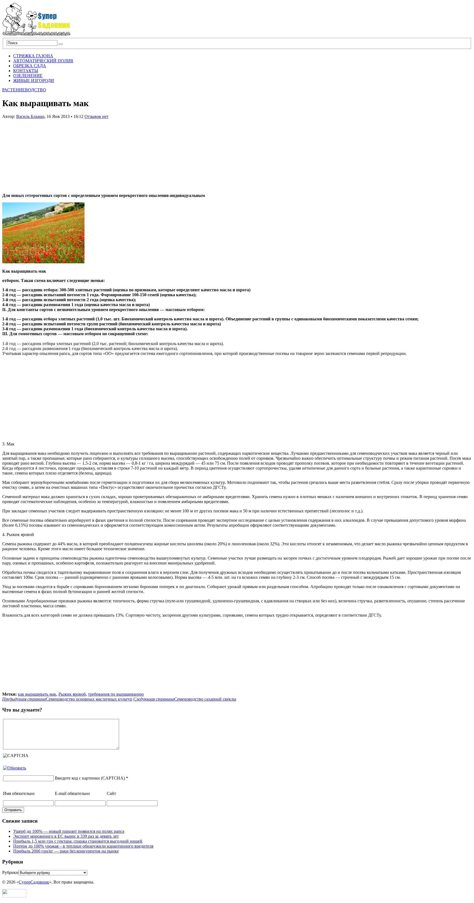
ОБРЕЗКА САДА (29, 65)
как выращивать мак (37, 694)
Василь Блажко (30, 116)
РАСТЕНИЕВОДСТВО (24, 90)
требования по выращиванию (116, 694)
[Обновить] (14, 768)
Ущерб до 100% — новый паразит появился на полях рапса (68, 831)
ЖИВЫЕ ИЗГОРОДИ (33, 80)
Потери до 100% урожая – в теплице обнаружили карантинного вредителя (83, 846)
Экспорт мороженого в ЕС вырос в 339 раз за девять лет (66, 836)
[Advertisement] (43, 153)
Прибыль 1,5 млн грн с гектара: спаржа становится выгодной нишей (77, 841)
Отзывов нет (96, 116)
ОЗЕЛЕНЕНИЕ (28, 75)
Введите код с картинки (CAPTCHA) (90, 778)
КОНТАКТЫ (25, 70)
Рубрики (10, 872)
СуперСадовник (34, 882)
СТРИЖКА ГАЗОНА (33, 55)
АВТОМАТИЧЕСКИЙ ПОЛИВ (43, 60)
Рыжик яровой (72, 694)
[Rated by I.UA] (14, 896)
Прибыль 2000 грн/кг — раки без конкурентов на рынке (66, 851)
